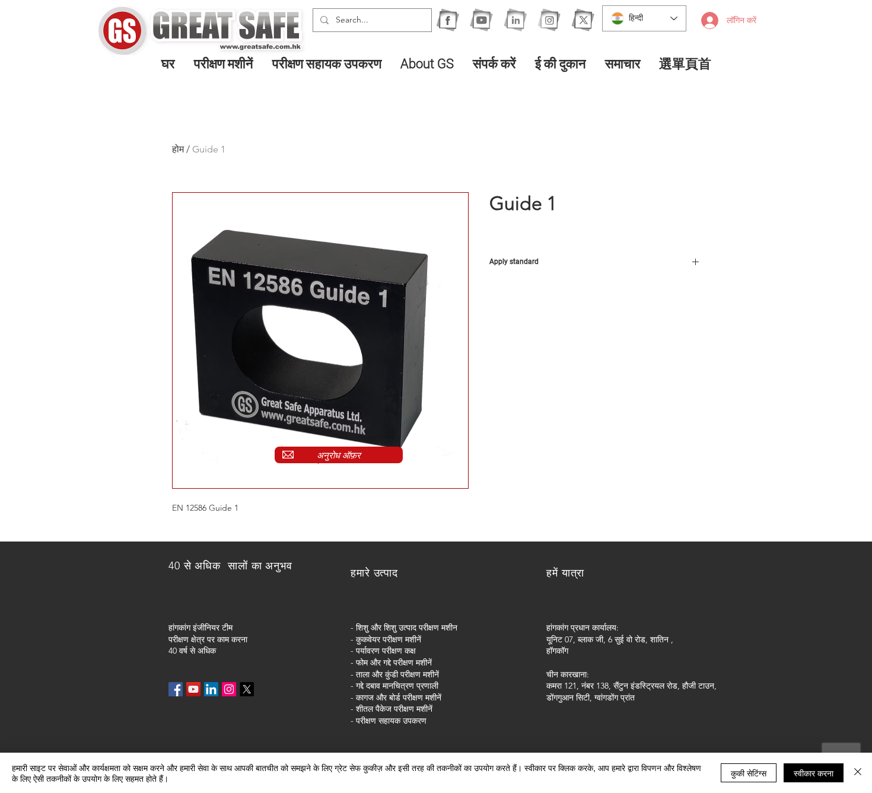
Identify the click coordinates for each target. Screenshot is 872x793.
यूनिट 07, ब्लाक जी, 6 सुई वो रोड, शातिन (607, 639)
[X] (582, 19)
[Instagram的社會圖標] (229, 689)
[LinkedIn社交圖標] (211, 689)
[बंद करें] (858, 773)
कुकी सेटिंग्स (748, 773)
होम (178, 149)
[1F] (447, 19)
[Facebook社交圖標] (175, 689)
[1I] (515, 19)
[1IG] (549, 19)
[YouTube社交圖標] (193, 689)
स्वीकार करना (813, 773)
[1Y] (481, 19)
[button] (224, 63)
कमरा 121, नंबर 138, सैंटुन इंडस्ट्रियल (605, 685)
